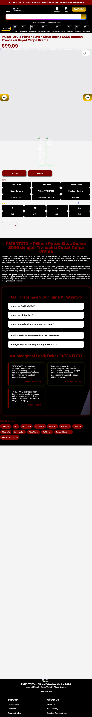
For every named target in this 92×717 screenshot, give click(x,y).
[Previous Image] (4, 97)
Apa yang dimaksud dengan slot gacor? (33, 324)
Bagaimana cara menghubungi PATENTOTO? (36, 344)
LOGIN (40, 173)
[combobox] (43, 16)
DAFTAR (14, 173)
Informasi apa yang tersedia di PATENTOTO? (36, 335)
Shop (8, 11)
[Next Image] (87, 97)
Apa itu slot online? (23, 315)
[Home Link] (19, 10)
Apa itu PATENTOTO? (24, 306)
